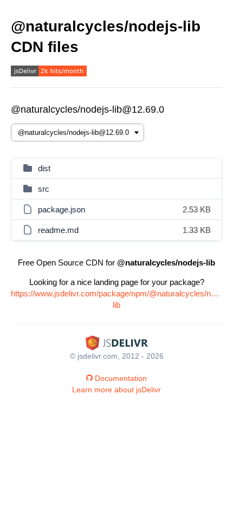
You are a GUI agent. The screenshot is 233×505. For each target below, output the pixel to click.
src (43, 188)
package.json (61, 209)
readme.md (58, 230)
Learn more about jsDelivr (116, 389)
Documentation (121, 378)
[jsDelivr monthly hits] (49, 72)
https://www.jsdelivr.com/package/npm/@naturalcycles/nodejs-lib (116, 299)
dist (44, 168)
